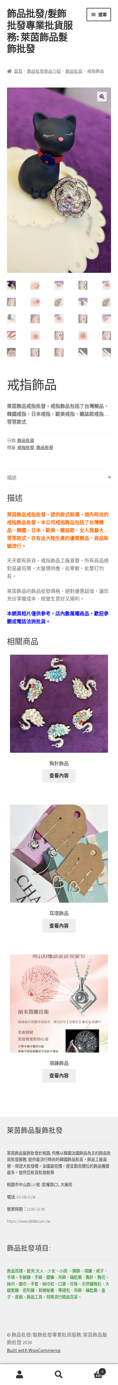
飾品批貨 (73, 71)
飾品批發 (44, 447)
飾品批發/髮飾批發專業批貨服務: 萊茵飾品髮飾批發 (40, 31)
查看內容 (59, 775)
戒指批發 (25, 447)
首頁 (18, 71)
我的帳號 (19, 1374)
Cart (91, 1369)
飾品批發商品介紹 (44, 71)
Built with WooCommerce (34, 1350)
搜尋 (59, 1374)
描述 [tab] (12, 477)
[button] (102, 96)
